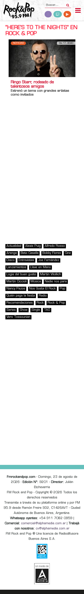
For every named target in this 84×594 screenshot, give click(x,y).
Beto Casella (30, 253)
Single (35, 310)
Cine (68, 253)
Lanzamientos (16, 267)
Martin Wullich (50, 274)
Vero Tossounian (18, 317)
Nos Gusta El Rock (42, 288)
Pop (62, 288)
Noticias (18, 43)
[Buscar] (67, 4)
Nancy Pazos (15, 288)
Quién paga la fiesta (20, 295)
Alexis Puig (33, 246)
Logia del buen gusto (21, 274)
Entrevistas (26, 260)
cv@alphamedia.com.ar (52, 528)
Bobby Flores (51, 253)
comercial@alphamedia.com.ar (43, 523)
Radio (43, 295)
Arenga (11, 253)
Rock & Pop (56, 303)
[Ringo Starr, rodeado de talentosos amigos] (42, 58)
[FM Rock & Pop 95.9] (17, 11)
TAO (47, 310)
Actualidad (13, 246)
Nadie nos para (56, 281)
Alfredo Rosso (55, 246)
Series (11, 310)
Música (36, 281)
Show (24, 310)
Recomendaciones (19, 303)
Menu (78, 11)
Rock (40, 303)
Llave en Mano (40, 267)
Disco (10, 260)
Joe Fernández (48, 260)
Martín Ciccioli (16, 281)
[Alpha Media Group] (42, 573)
